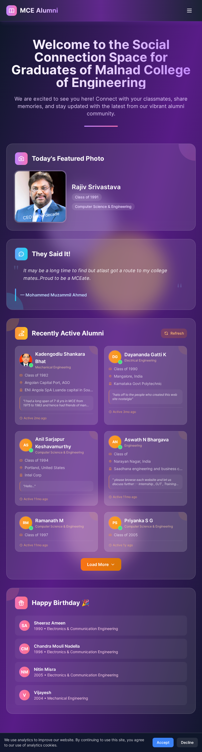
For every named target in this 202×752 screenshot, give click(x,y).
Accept (163, 742)
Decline (187, 742)
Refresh (177, 333)
